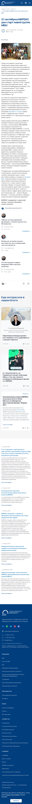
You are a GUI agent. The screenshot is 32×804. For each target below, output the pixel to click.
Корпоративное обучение (9, 686)
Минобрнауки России (8, 782)
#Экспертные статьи (23, 309)
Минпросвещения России (9, 785)
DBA (3, 665)
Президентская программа (10, 668)
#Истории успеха (16, 368)
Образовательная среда (9, 736)
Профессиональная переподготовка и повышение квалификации (13, 675)
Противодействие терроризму (11, 746)
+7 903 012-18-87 (9, 635)
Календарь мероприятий (11, 631)
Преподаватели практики (9, 695)
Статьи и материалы (8, 708)
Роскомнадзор (22, 785)
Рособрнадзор (6, 787)
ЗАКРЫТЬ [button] (16, 800)
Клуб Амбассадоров (8, 729)
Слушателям (5, 723)
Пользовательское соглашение (11, 772)
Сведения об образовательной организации (15, 743)
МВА (3, 658)
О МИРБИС (5, 755)
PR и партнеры (6, 714)
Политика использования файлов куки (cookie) (15, 775)
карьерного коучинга (15, 111)
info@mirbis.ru (8, 640)
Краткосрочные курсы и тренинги (11, 671)
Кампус (4, 762)
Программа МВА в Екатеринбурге (11, 682)
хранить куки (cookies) (12, 794)
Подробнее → (26, 231)
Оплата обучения (7, 739)
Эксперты (5, 698)
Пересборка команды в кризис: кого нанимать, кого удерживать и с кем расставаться (16, 338)
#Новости (25, 393)
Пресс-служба (6, 758)
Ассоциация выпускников (9, 726)
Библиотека (5, 768)
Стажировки (5, 679)
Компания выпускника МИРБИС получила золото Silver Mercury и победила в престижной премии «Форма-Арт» (15, 401)
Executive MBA (6, 661)
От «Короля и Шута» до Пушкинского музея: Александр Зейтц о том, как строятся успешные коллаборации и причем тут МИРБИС (16, 377)
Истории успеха (6, 733)
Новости (4, 711)
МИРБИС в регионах (8, 765)
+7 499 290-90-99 (9, 637)
